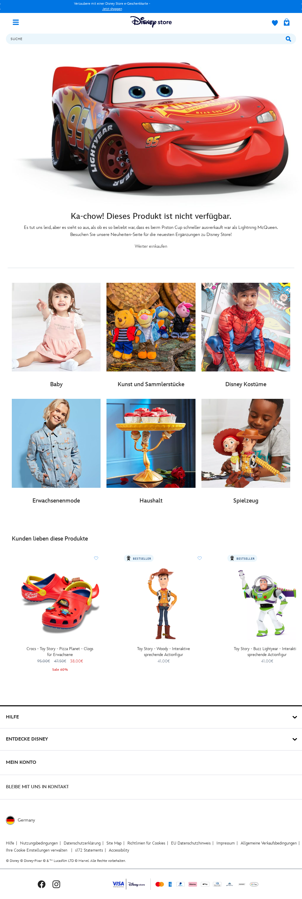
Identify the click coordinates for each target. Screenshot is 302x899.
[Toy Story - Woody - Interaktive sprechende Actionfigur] (163, 603)
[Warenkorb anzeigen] (286, 22)
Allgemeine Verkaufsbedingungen (269, 843)
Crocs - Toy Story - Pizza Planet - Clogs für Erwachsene (60, 651)
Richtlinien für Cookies (146, 843)
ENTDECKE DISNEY (27, 739)
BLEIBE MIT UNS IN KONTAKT (37, 787)
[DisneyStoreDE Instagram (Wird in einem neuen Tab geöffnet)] (56, 884)
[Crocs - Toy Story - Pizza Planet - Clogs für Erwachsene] (60, 603)
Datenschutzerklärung (82, 843)
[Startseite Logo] (151, 22)
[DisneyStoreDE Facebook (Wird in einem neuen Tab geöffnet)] (41, 884)
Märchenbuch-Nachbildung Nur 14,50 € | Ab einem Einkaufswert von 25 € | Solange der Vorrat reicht (112, 6)
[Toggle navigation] (18, 22)
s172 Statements (89, 850)
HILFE (12, 717)
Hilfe (10, 843)
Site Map (114, 843)
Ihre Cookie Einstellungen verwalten (36, 850)
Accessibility (119, 850)
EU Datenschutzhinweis (191, 843)
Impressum (225, 843)
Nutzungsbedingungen (39, 843)
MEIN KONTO (21, 762)
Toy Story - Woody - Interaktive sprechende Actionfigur (163, 651)
